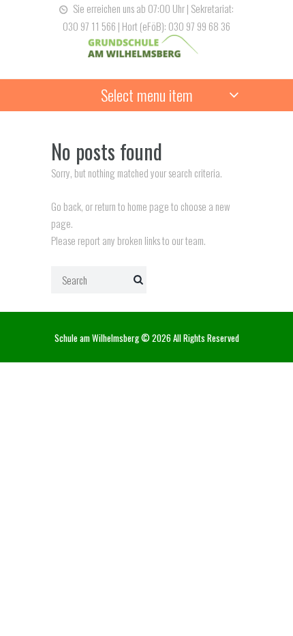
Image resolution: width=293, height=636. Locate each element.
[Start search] (136, 278)
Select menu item (147, 94)
